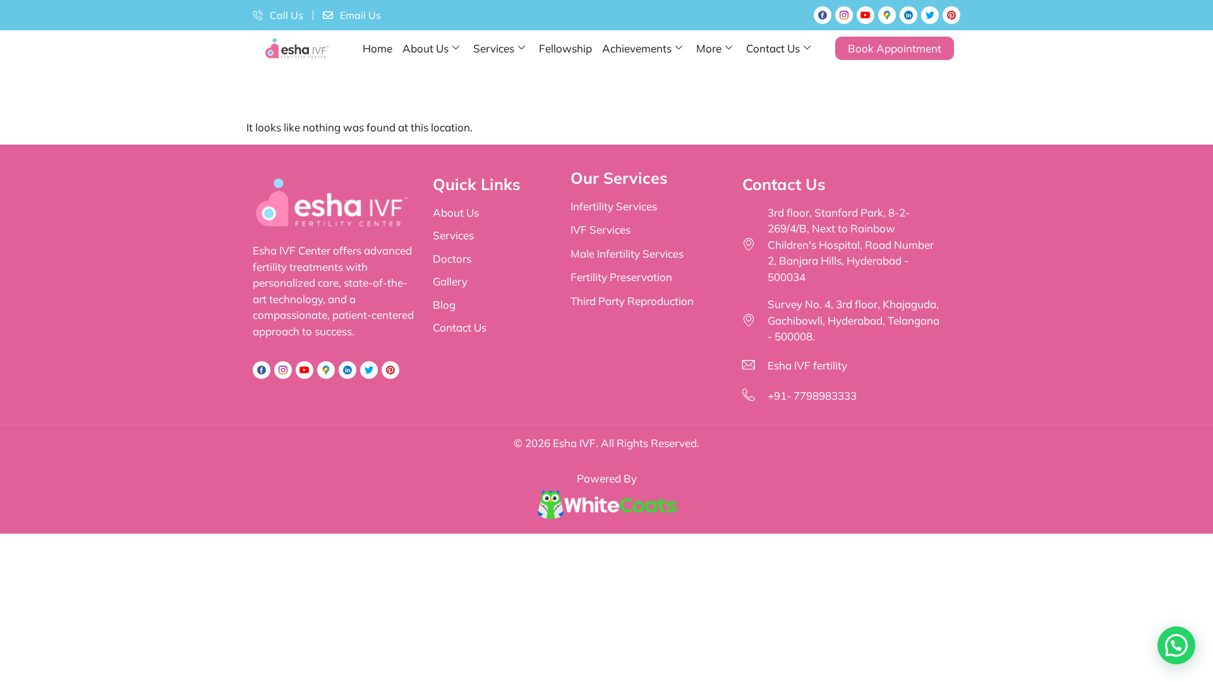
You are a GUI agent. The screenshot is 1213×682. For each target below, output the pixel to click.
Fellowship (565, 48)
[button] (1176, 645)
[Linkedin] (908, 15)
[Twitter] (930, 15)
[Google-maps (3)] (887, 15)
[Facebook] (822, 15)
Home (377, 48)
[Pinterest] (951, 15)
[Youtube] (865, 15)
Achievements (637, 48)
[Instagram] (844, 15)
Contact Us (773, 48)
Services (493, 48)
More (708, 48)
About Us (425, 48)
